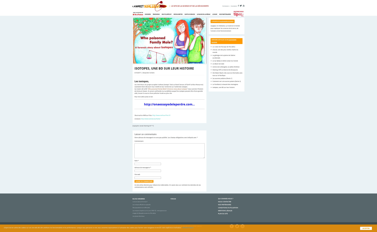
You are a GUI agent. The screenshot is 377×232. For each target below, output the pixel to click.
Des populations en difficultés (141, 207)
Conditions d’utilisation (228, 208)
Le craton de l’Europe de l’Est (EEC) (224, 47)
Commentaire (139, 141)
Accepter (366, 228)
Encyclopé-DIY (167, 14)
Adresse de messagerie (143, 167)
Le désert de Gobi (218, 64)
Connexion (225, 6)
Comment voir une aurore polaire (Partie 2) (227, 81)
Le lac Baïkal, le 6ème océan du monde (225, 61)
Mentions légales (225, 211)
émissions (156, 14)
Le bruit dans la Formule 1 (140, 202)
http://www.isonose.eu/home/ (150, 119)
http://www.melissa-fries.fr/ (161, 115)
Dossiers (148, 14)
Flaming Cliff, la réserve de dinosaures (225, 70)
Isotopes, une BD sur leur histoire (224, 87)
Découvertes (178, 14)
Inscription (234, 6)
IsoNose (160, 85)
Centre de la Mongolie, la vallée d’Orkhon (226, 67)
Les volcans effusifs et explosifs (142, 204)
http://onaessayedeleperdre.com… (169, 104)
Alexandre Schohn (227, 21)
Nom (137, 161)
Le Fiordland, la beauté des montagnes (225, 84)
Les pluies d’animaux (139, 216)
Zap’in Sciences (190, 14)
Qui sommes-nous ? (225, 199)
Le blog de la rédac (203, 14)
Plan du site (223, 214)
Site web (137, 174)
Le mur (214, 14)
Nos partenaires (225, 14)
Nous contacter (224, 202)
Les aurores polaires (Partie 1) (222, 78)
